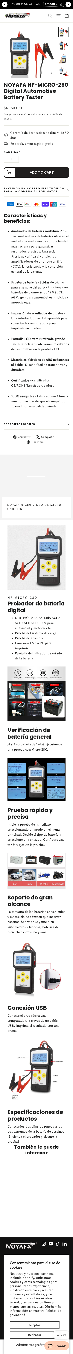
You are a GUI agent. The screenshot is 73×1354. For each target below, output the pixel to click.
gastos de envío (18, 114)
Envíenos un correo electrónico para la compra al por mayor (34, 190)
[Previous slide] (4, 4)
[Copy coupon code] (61, 4)
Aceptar (34, 1325)
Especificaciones (19, 424)
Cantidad (12, 152)
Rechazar (34, 1335)
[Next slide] (68, 4)
